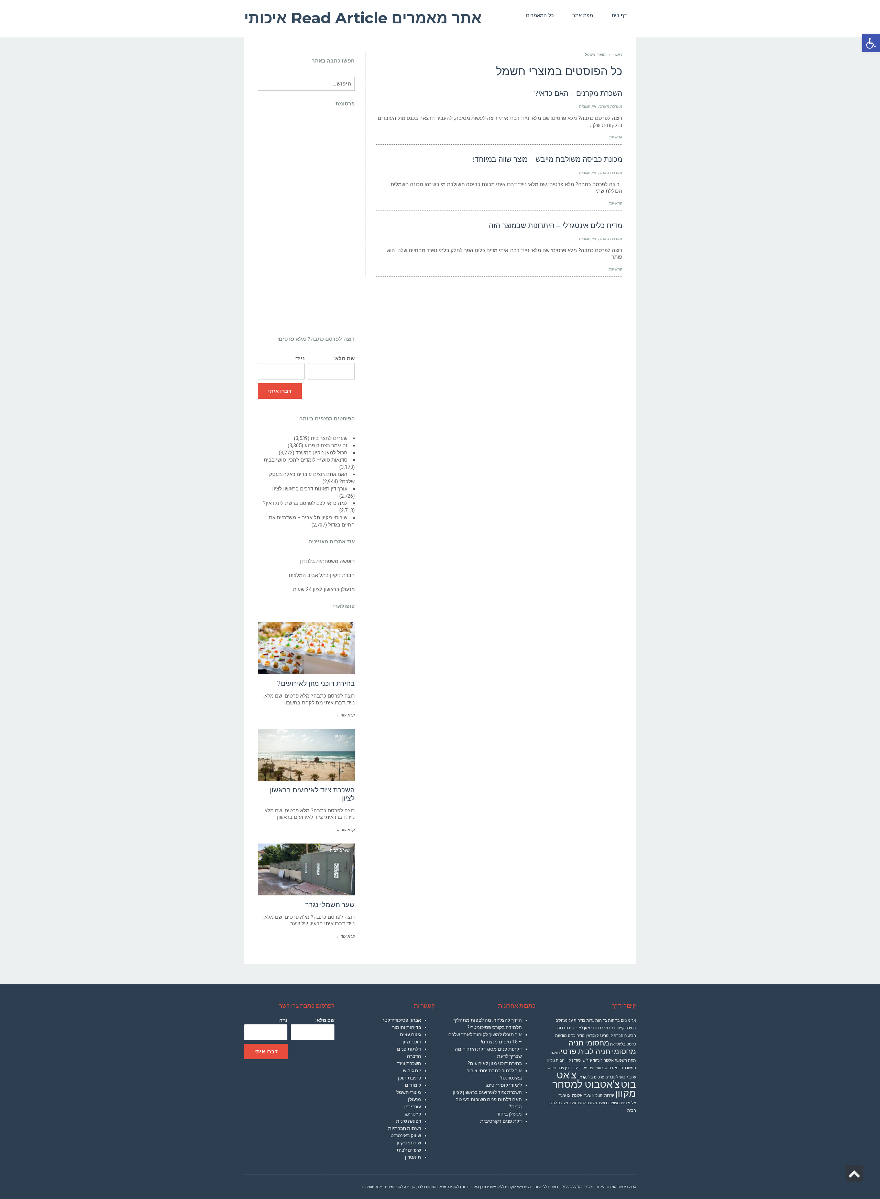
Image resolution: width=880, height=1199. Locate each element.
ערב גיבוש (556, 1068)
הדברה (414, 1056)
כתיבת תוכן (409, 1078)
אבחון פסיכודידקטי (402, 1020)
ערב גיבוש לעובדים (620, 1077)
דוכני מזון (412, 1041)
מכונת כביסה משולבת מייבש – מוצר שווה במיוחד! (547, 159)
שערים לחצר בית (329, 438)
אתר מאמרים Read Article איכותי (363, 17)
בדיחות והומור (406, 1027)
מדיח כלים (576, 1035)
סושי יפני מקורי (591, 1068)
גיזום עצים (410, 1034)
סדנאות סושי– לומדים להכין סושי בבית (306, 460)
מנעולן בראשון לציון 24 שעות (324, 589)
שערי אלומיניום (579, 1095)
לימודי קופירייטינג (504, 1085)
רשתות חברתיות (404, 1128)
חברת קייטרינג (611, 1035)
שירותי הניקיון (603, 1095)
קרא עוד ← (613, 137)
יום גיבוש (412, 1070)
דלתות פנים (409, 1049)
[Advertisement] (306, 223)
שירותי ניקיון (409, 1142)
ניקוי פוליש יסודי (587, 1060)
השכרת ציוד (409, 1063)
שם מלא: (344, 358)
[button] (871, 43)
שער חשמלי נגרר (330, 905)
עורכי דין (412, 1106)
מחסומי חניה (589, 1043)
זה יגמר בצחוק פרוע (326, 445)
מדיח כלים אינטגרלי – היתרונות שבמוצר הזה (555, 225)
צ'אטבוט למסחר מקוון (594, 1088)
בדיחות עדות (596, 1020)
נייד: (300, 358)
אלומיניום (628, 1020)
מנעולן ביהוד (509, 1114)
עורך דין (571, 1068)
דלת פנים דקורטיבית (501, 1121)
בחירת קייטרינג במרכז (618, 1028)
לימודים (413, 1085)
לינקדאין (592, 1035)
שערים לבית (409, 1150)
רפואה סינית (408, 1121)
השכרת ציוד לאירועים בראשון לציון (487, 1092)
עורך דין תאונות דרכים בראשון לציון (310, 489)
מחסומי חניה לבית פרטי (598, 1051)
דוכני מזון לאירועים (584, 1028)
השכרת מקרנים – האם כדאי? (578, 93)
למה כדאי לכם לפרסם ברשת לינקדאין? (305, 503)
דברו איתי (280, 391)
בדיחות (614, 1020)
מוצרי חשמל (408, 1092)
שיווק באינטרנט (405, 1135)
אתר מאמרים (372, 1187)
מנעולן (414, 1099)
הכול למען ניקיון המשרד (322, 453)
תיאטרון (413, 1157)
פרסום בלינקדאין (591, 1077)
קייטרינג (413, 1114)
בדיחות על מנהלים (570, 1020)
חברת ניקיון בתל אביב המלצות (322, 575)
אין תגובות (587, 106)
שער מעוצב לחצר (591, 1103)
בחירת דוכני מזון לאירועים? (316, 683)
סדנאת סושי (613, 1068)
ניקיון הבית (564, 1060)
